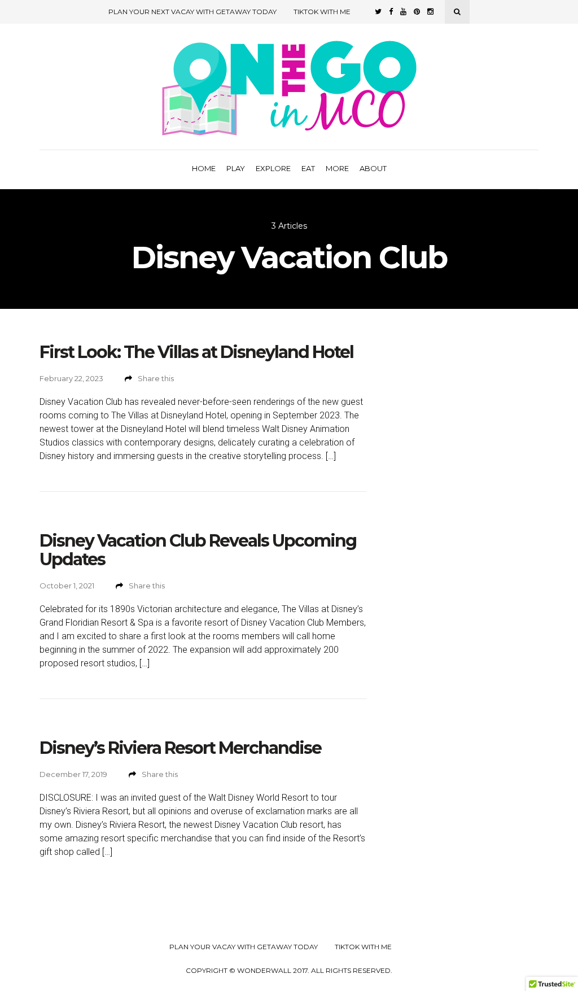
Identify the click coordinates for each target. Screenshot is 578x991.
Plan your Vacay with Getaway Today (243, 947)
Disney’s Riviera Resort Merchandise (180, 748)
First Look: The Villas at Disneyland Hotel (196, 352)
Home (204, 168)
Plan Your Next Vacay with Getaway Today (192, 11)
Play (235, 168)
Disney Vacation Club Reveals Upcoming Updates (198, 550)
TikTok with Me (322, 11)
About (373, 168)
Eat (308, 168)
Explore (273, 168)
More (337, 168)
